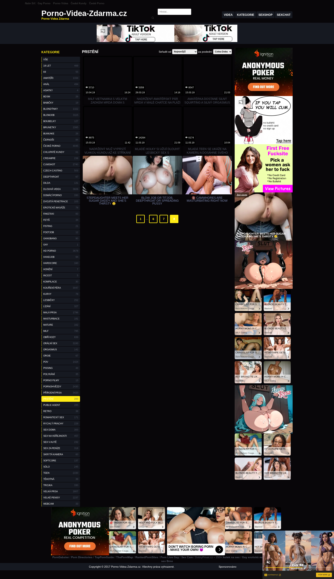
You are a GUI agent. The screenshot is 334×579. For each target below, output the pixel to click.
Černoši (60, 139)
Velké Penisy (60, 497)
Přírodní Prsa (60, 392)
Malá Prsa (60, 312)
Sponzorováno (227, 566)
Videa (228, 14)
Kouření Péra (60, 288)
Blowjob (60, 115)
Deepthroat (60, 176)
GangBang (60, 238)
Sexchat (284, 14)
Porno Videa (60, 3)
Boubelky (60, 121)
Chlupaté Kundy (60, 152)
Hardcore (60, 263)
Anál (60, 84)
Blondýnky (60, 109)
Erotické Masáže (60, 207)
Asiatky (60, 90)
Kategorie (245, 14)
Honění (60, 269)
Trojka (60, 485)
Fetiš (60, 220)
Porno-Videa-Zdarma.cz (84, 14)
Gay (60, 244)
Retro (60, 411)
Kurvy (60, 294)
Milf (60, 331)
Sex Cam (187, 557)
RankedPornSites (146, 557)
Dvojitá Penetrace (60, 201)
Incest (60, 275)
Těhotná (60, 479)
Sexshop (265, 14)
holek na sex (231, 557)
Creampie (60, 158)
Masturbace (60, 318)
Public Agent (60, 405)
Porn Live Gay (169, 557)
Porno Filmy (60, 380)
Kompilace (60, 281)
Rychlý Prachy (60, 423)
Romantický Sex (60, 417)
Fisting (60, 226)
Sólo (60, 466)
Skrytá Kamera (60, 454)
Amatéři (60, 78)
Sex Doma (60, 429)
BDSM (60, 96)
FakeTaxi (60, 213)
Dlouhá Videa (60, 189)
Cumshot (60, 164)
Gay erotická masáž (255, 557)
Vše (45, 59)
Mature (60, 325)
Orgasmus (60, 349)
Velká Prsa (60, 491)
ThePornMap (124, 557)
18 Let (60, 65)
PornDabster (60, 557)
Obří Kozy (60, 337)
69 (60, 72)
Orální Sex (60, 343)
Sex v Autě (60, 442)
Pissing (60, 368)
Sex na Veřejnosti (60, 436)
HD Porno (60, 250)
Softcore (60, 460)
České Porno (96, 3)
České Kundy (78, 3)
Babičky (60, 102)
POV (60, 362)
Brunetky (60, 127)
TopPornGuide (104, 557)
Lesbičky (60, 300)
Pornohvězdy (60, 386)
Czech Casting (60, 170)
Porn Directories (81, 557)
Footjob (60, 232)
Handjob (60, 257)
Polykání (60, 374)
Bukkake (60, 133)
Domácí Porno (60, 195)
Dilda (60, 183)
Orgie (60, 355)
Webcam (60, 503)
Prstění (60, 399)
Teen (60, 473)
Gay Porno (44, 3)
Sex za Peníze (60, 448)
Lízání (60, 306)
